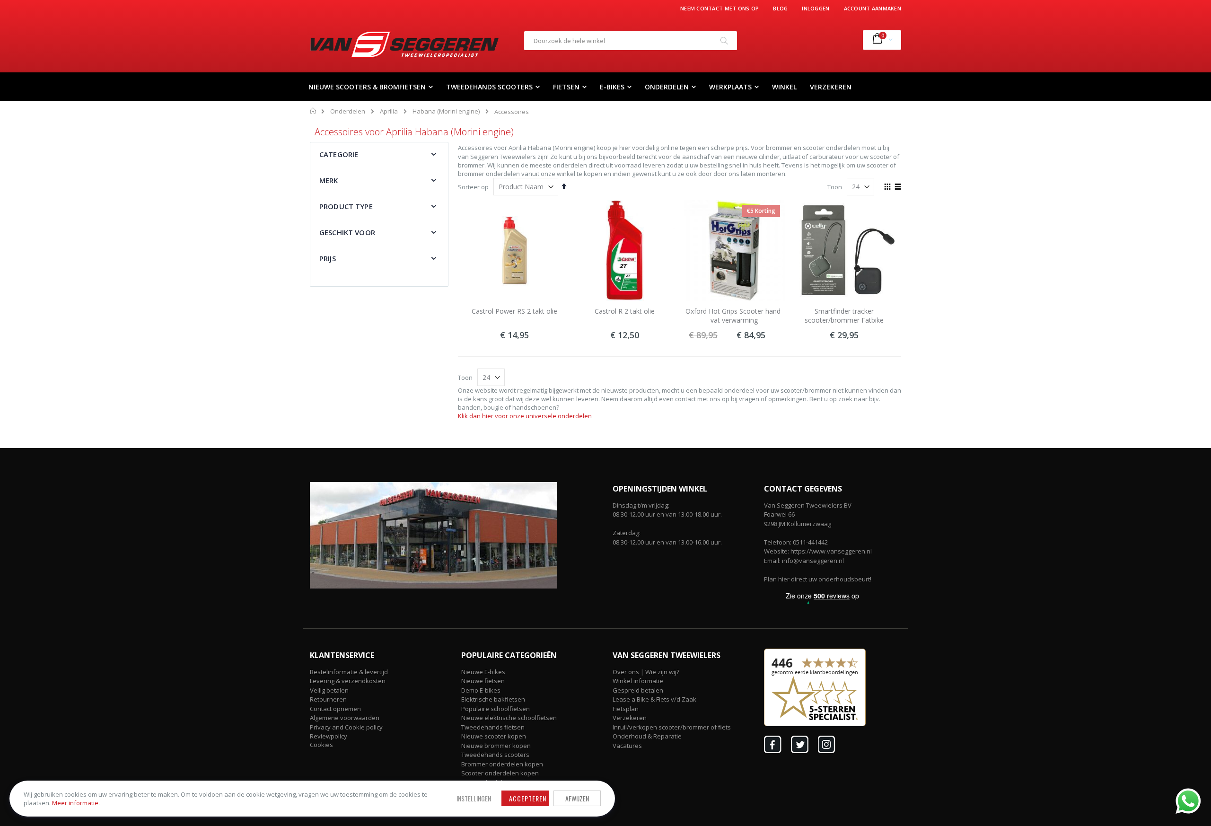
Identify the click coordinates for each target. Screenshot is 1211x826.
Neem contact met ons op (719, 8)
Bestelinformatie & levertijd (349, 672)
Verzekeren (630, 717)
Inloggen (815, 8)
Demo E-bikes (480, 690)
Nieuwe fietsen (483, 681)
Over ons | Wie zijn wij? (646, 672)
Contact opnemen (335, 708)
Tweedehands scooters (495, 754)
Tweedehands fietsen (493, 727)
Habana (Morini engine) (446, 111)
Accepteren (527, 798)
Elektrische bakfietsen (493, 699)
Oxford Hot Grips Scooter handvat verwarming (734, 316)
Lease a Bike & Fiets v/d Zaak (654, 699)
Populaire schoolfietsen (495, 708)
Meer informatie (75, 803)
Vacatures (627, 745)
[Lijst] (897, 187)
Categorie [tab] (338, 154)
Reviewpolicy (328, 736)
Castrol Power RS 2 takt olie (514, 311)
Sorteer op (473, 187)
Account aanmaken (872, 8)
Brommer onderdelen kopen (502, 764)
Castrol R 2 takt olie (625, 311)
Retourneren (328, 699)
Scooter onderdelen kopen (500, 773)
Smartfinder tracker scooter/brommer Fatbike (844, 316)
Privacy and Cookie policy (346, 727)
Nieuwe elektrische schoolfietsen (509, 717)
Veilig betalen (329, 690)
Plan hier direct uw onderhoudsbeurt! (817, 579)
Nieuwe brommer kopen (496, 745)
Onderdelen (347, 111)
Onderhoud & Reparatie (647, 736)
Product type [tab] (346, 206)
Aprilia (389, 111)
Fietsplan (626, 708)
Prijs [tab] (327, 258)
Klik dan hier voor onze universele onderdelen (525, 416)
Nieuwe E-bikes (483, 672)
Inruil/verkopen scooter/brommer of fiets (672, 727)
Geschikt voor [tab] (347, 232)
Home (313, 111)
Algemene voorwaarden (344, 717)
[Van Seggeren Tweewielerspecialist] (404, 44)
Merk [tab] (328, 180)
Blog (780, 8)
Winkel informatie (638, 681)
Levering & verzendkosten (348, 681)
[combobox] (630, 40)
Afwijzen (577, 798)
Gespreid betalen (638, 690)
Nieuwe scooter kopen (493, 736)
